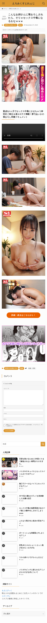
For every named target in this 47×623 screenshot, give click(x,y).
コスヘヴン (6, 596)
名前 (5, 407)
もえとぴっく (7, 590)
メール (5, 413)
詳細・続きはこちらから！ (23, 315)
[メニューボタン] (3, 3)
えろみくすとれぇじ (23, 3)
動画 (20, 25)
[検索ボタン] (43, 3)
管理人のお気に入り (10, 25)
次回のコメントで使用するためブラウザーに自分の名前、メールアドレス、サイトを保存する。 (24, 425)
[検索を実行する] (43, 444)
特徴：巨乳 (31, 368)
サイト (5, 419)
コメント (6, 388)
